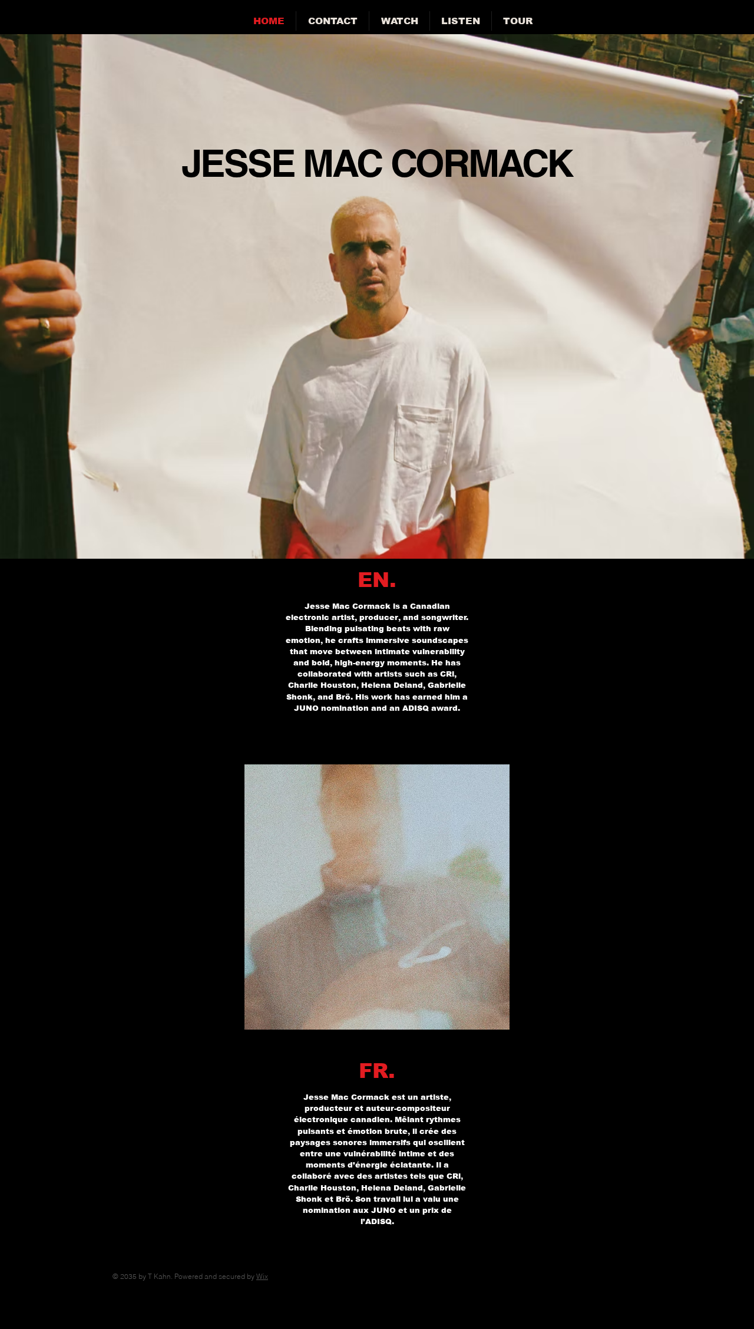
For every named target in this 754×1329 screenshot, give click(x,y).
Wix (262, 1276)
